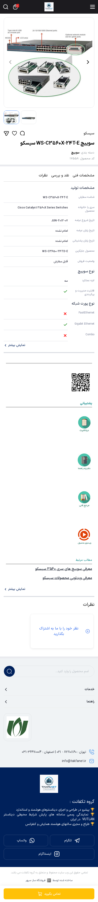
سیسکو (89, 133)
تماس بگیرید (52, 894)
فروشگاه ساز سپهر (36, 880)
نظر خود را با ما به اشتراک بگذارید (58, 631)
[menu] (92, 7)
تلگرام (68, 840)
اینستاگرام (45, 854)
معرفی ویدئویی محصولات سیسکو (67, 578)
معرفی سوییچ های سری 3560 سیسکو (63, 569)
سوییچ (75, 152)
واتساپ (21, 840)
